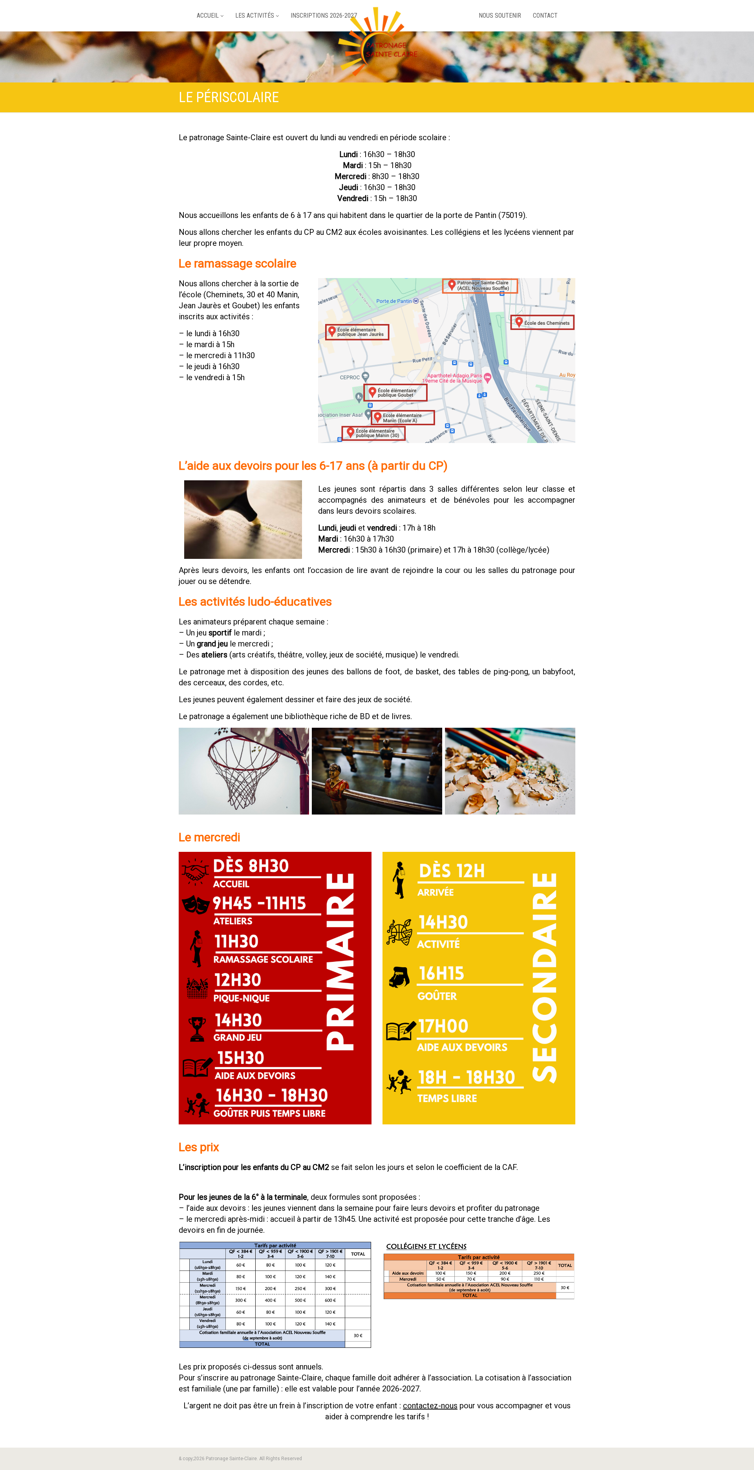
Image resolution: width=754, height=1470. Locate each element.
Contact (545, 15)
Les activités (254, 15)
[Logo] (377, 45)
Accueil (208, 15)
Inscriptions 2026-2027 (324, 15)
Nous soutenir (500, 15)
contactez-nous (430, 1405)
